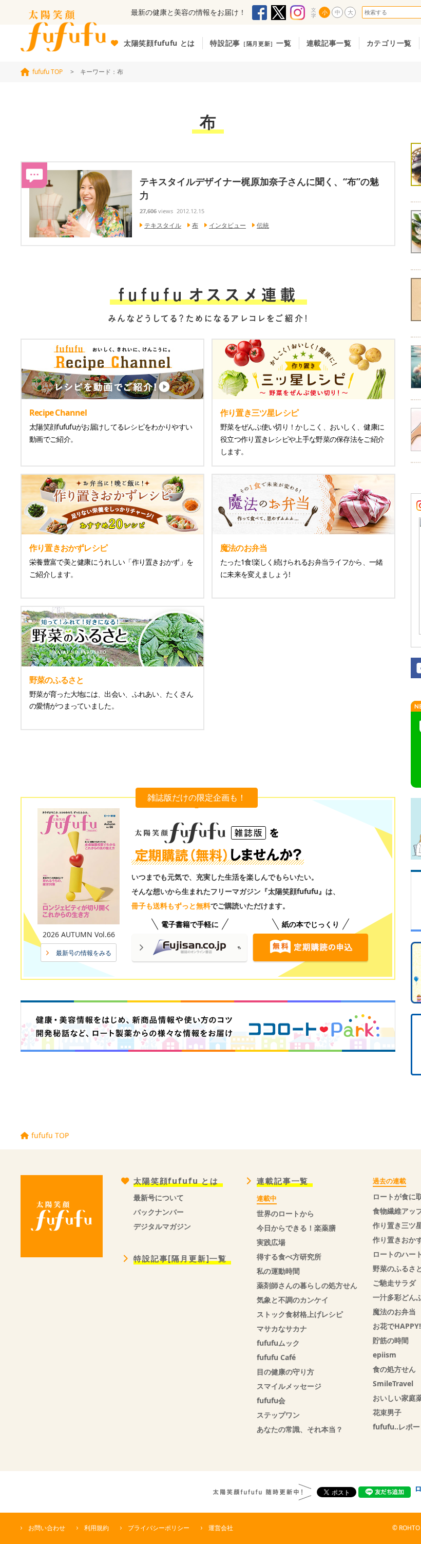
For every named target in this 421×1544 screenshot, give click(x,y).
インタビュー (227, 225)
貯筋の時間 (391, 1340)
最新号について (158, 1197)
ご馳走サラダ (394, 1283)
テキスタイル (162, 225)
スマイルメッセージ (289, 1386)
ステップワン (278, 1415)
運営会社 (220, 1527)
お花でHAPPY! (397, 1326)
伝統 (263, 225)
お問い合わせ (46, 1527)
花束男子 (387, 1412)
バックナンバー (158, 1212)
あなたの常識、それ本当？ (300, 1429)
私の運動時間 (278, 1271)
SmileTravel (393, 1383)
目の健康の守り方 (285, 1371)
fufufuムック (278, 1343)
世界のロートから (285, 1213)
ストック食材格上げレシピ (300, 1314)
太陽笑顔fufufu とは (176, 1181)
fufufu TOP (47, 71)
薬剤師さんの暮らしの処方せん (307, 1285)
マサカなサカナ (282, 1328)
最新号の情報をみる (83, 952)
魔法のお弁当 (394, 1311)
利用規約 (96, 1527)
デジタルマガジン (162, 1226)
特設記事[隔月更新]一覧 (180, 1258)
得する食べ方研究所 (289, 1256)
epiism (384, 1355)
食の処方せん (394, 1369)
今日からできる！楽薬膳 (296, 1228)
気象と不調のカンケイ (293, 1300)
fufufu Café (276, 1357)
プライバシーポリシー (158, 1527)
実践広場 (271, 1242)
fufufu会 (271, 1400)
